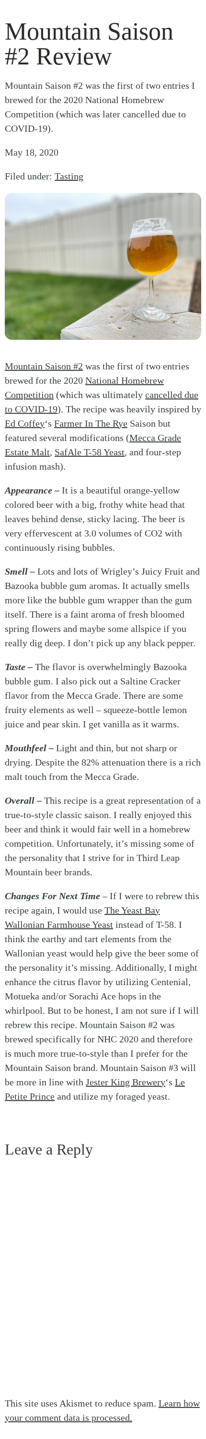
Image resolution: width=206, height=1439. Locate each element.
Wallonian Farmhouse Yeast (59, 924)
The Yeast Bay (132, 910)
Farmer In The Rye (90, 423)
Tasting (69, 176)
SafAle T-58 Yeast (90, 452)
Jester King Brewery (125, 1082)
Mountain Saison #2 (44, 366)
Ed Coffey (25, 423)
